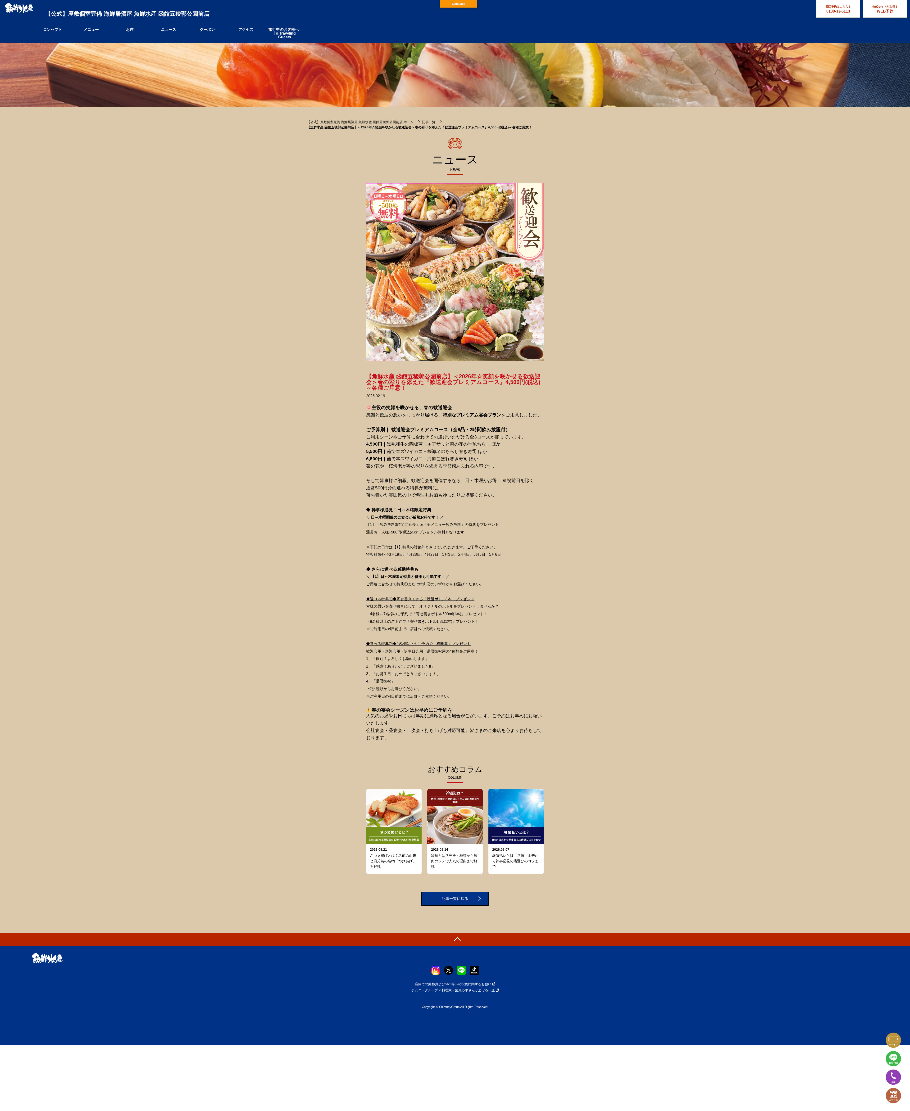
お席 (130, 29)
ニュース (168, 29)
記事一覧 (428, 122)
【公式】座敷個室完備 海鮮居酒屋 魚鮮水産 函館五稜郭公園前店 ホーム (360, 122)
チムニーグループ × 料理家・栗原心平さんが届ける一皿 (453, 990)
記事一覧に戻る (455, 899)
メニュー (91, 29)
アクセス (246, 29)
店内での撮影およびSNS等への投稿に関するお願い (453, 984)
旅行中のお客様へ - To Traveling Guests (284, 33)
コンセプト (52, 29)
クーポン (207, 29)
